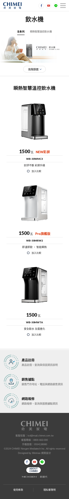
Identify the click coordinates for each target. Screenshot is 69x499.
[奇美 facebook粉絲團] (41, 6)
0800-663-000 (40, 440)
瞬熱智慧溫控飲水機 (41, 31)
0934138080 (40, 444)
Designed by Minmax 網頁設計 (34, 453)
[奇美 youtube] (48, 6)
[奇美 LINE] (56, 6)
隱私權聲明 (49, 489)
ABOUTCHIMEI (33, 470)
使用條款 (18, 489)
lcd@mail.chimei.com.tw (41, 435)
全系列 (20, 31)
